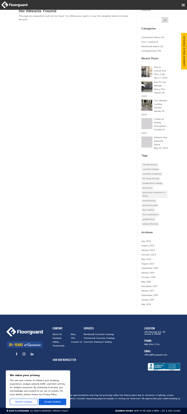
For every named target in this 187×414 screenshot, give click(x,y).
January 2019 (147, 272)
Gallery (55, 341)
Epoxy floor (148, 188)
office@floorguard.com (155, 354)
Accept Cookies (52, 401)
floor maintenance (150, 214)
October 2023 (148, 254)
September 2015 (149, 295)
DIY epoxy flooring (151, 178)
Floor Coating (148, 41)
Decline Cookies (23, 401)
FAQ (73, 338)
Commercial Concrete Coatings (99, 338)
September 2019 (149, 268)
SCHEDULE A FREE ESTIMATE (184, 51)
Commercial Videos (150, 37)
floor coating (148, 210)
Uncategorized (148, 50)
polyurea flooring (150, 224)
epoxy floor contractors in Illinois (154, 194)
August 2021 (147, 263)
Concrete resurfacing (152, 174)
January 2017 (147, 290)
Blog (73, 334)
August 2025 (147, 245)
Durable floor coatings (152, 183)
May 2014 (146, 304)
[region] (38, 389)
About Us (57, 334)
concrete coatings (151, 169)
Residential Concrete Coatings (99, 334)
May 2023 (146, 259)
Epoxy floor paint (150, 205)
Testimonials (58, 345)
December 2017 (149, 286)
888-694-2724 (152, 344)
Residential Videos (150, 46)
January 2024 (148, 250)
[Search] (165, 20)
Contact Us (76, 341)
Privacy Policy (60, 410)
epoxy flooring (149, 200)
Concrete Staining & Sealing (98, 341)
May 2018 (146, 281)
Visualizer (57, 338)
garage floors (148, 219)
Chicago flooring (150, 164)
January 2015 (147, 299)
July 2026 (146, 241)
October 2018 (148, 277)
